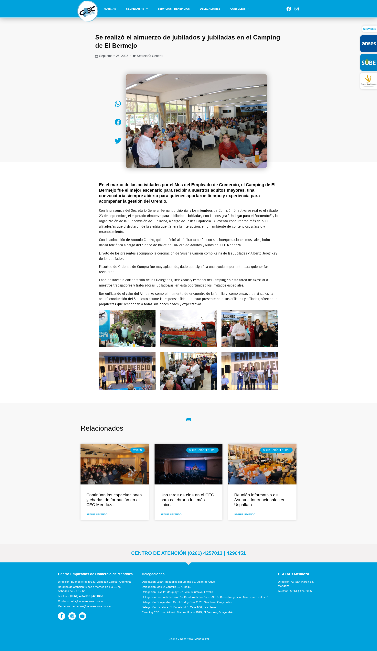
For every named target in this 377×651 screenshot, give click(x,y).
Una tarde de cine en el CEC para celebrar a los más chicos (187, 500)
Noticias (110, 8)
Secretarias (135, 8)
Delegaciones (210, 8)
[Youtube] (82, 616)
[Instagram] (296, 8)
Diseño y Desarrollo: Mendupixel (188, 638)
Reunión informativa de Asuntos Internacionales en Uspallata (259, 500)
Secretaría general (150, 56)
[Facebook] (288, 8)
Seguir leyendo (96, 514)
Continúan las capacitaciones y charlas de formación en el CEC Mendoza (114, 500)
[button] (118, 103)
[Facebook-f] (61, 616)
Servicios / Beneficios (174, 8)
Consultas (238, 8)
